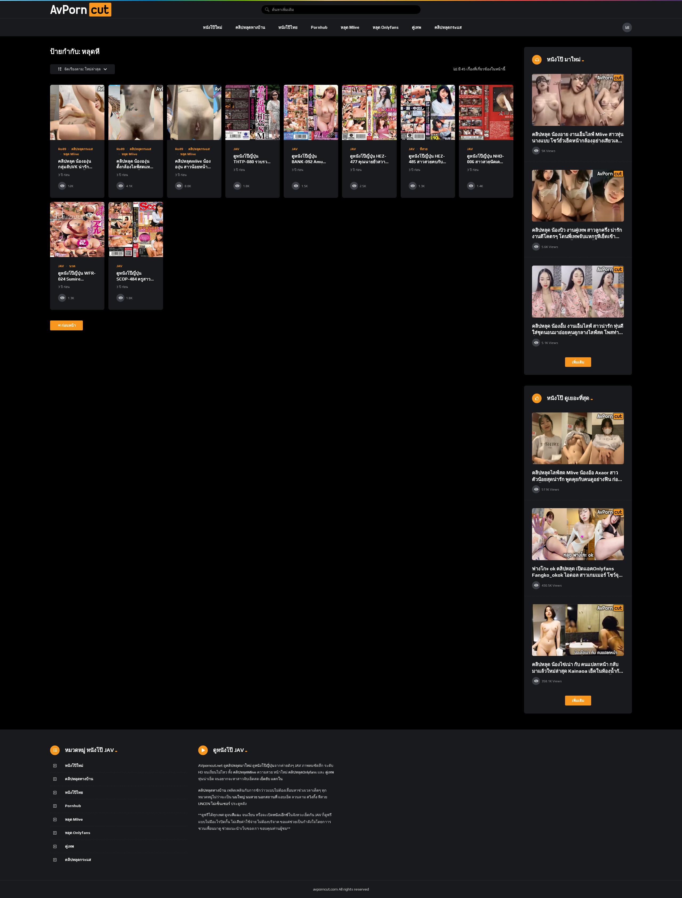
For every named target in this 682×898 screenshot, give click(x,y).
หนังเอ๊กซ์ (280, 815)
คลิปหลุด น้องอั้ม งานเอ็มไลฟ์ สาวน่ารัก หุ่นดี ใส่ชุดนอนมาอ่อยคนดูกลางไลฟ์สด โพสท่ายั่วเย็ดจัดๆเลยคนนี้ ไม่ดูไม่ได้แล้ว (577, 332)
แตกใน (277, 779)
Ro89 (62, 149)
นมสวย (251, 797)
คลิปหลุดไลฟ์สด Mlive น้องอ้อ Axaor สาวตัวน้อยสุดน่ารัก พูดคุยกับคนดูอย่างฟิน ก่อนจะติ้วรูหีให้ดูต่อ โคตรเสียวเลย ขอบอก (576, 479)
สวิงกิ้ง (311, 797)
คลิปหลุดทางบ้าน (250, 27)
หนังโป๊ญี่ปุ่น (264, 765)
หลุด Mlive (350, 27)
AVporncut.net (210, 765)
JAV (236, 149)
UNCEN (204, 803)
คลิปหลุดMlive (244, 772)
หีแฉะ (236, 815)
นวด (72, 266)
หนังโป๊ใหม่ (212, 27)
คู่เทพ (416, 27)
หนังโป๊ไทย (288, 27)
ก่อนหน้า (69, 325)
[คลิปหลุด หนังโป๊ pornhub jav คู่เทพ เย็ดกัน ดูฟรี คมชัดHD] (80, 10)
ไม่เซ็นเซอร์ (220, 803)
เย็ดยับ (265, 779)
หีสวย (424, 149)
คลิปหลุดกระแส (448, 27)
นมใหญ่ (238, 797)
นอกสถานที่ (267, 797)
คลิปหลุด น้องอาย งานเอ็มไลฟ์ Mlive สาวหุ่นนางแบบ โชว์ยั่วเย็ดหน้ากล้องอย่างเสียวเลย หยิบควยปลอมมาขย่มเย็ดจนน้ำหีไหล (577, 140)
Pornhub (319, 27)
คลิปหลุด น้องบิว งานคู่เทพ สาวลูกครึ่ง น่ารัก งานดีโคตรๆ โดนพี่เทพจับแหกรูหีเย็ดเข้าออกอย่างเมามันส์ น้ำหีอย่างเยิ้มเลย (577, 236)
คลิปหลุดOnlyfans (302, 772)
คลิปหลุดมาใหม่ (238, 765)
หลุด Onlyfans (386, 27)
